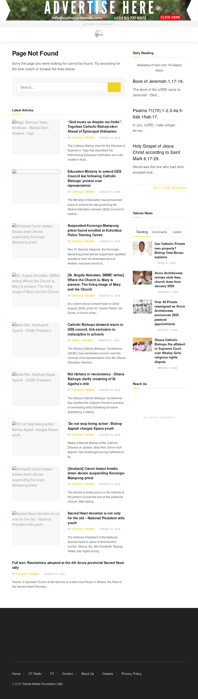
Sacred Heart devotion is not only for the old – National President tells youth (96, 518)
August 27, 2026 (109, 191)
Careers (107, 673)
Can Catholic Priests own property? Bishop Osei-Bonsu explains (170, 250)
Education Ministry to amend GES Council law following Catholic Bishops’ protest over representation (94, 178)
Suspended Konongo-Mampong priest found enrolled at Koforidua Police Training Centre (94, 230)
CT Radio (35, 673)
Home (16, 673)
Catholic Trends (83, 137)
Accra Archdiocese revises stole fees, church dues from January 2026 (169, 279)
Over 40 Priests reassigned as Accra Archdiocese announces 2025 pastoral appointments (170, 313)
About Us (87, 673)
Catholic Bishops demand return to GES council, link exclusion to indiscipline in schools (95, 329)
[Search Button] (114, 87)
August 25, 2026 (109, 484)
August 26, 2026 (109, 390)
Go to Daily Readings (170, 187)
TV (52, 673)
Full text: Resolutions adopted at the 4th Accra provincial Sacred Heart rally (68, 565)
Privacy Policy (131, 673)
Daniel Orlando (82, 340)
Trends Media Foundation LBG (42, 684)
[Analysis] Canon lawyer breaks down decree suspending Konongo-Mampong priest (96, 473)
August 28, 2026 (109, 137)
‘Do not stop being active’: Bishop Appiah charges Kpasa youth (95, 426)
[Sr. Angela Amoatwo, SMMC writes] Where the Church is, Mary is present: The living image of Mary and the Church (96, 282)
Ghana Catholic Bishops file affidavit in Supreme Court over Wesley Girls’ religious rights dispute (170, 350)
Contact (67, 673)
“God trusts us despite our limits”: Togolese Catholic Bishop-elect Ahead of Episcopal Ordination (95, 126)
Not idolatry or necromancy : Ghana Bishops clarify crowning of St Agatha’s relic (96, 378)
